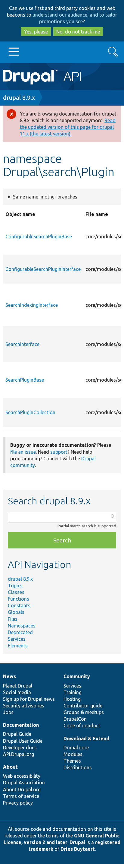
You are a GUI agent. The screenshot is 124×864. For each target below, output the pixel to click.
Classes (16, 592)
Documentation (21, 725)
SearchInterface (22, 344)
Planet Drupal (17, 685)
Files (12, 619)
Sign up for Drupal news (29, 699)
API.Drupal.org (18, 754)
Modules (73, 754)
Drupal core (76, 747)
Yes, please (36, 31)
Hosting (72, 699)
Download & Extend (86, 738)
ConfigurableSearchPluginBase (38, 236)
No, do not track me (78, 31)
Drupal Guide (17, 734)
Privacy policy (18, 802)
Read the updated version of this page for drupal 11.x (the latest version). (68, 127)
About (10, 767)
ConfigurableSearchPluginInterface (43, 269)
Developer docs (20, 747)
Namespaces (22, 625)
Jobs (8, 712)
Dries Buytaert (77, 849)
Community (77, 676)
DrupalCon (75, 719)
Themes (72, 761)
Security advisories (23, 705)
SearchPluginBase (24, 380)
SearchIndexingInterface (31, 305)
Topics (15, 585)
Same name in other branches (45, 196)
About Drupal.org (22, 789)
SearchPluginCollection (30, 412)
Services (17, 639)
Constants (19, 605)
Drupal (77, 842)
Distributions (78, 767)
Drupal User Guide (22, 741)
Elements (18, 645)
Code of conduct (82, 725)
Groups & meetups (84, 712)
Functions (18, 599)
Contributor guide (83, 705)
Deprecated (20, 632)
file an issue (23, 452)
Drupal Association (24, 782)
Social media (17, 692)
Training (73, 692)
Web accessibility (21, 776)
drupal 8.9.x (19, 97)
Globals (16, 612)
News (9, 676)
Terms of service (21, 796)
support (58, 452)
